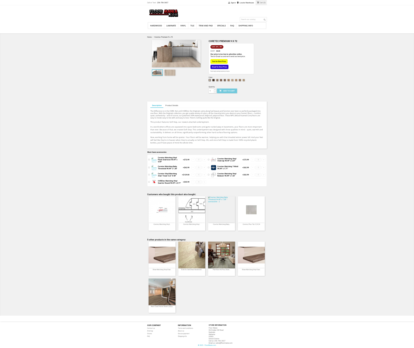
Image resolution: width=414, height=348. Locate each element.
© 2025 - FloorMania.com (207, 345)
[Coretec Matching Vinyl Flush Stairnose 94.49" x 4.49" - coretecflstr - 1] (154, 159)
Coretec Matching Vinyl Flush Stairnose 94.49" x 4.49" (167, 160)
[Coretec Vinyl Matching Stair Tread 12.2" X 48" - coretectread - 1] (154, 174)
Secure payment (183, 333)
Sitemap (150, 331)
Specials (221, 25)
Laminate (171, 25)
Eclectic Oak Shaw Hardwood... (191, 269)
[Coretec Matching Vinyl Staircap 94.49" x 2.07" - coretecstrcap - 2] (213, 159)
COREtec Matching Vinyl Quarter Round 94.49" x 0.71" (169, 182)
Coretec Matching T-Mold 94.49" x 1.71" (227, 167)
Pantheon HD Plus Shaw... (221, 269)
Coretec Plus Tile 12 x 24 (251, 224)
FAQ (232, 25)
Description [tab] (157, 105)
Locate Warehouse (245, 3)
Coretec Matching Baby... (221, 224)
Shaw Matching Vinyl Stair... (162, 269)
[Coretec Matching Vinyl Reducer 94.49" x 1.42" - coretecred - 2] (213, 174)
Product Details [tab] (171, 105)
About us (181, 331)
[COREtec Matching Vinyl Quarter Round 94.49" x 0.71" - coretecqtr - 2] (154, 182)
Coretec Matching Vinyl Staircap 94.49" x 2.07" (226, 160)
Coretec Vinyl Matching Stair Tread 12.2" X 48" (167, 175)
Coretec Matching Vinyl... (162, 224)
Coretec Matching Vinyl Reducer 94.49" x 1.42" (226, 175)
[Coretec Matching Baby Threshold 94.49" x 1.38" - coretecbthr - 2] (154, 167)
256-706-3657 (162, 3)
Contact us (151, 328)
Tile (192, 25)
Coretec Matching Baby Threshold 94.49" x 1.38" (167, 167)
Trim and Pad (206, 25)
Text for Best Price (219, 61)
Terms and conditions (185, 328)
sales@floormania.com (224, 343)
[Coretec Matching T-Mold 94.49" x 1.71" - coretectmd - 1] (213, 167)
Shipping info (245, 25)
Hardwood (156, 25)
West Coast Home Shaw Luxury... (162, 306)
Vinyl (183, 25)
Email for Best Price (219, 67)
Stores (149, 333)
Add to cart (227, 91)
